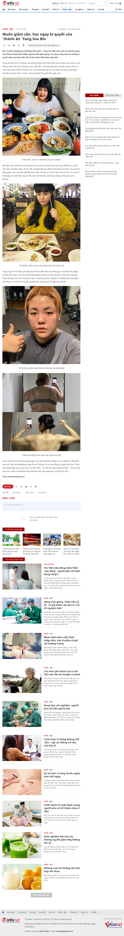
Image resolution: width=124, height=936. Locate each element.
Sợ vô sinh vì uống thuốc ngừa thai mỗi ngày (62, 775)
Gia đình (45, 9)
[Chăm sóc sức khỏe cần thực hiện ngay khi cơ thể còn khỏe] (72, 540)
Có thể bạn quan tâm (14, 529)
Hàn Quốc (16, 492)
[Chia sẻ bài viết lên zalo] (9, 45)
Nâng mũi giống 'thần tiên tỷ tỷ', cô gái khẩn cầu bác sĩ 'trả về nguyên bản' (61, 605)
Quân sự (90, 9)
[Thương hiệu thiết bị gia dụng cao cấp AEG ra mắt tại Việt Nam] (32, 540)
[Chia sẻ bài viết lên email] (14, 45)
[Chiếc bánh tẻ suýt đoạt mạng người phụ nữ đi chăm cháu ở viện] (21, 814)
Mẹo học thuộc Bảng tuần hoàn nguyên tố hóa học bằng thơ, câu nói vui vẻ (102, 138)
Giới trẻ (56, 9)
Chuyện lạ (79, 9)
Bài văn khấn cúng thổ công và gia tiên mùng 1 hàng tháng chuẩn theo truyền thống (101, 173)
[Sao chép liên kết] (19, 45)
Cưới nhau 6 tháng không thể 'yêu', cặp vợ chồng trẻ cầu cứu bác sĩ (61, 742)
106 (92, 148)
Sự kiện (101, 9)
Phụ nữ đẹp (21, 29)
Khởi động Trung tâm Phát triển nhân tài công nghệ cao (52, 551)
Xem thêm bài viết (41, 895)
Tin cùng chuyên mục (14, 559)
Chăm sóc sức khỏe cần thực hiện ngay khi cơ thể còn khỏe (71, 551)
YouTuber (42, 492)
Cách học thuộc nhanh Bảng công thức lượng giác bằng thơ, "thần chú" (101, 101)
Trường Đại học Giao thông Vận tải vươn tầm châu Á (10, 551)
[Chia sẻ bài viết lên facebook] (4, 45)
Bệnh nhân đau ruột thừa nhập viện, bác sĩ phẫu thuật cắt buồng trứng (61, 640)
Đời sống (11, 9)
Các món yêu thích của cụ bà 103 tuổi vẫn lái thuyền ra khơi (62, 673)
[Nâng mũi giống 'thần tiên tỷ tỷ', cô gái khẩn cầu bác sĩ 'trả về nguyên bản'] (21, 610)
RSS (120, 9)
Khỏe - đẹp (67, 9)
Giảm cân (29, 492)
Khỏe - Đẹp (7, 29)
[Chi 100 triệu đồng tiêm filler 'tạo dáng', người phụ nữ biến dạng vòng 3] (21, 577)
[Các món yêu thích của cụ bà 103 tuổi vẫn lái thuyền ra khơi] (21, 680)
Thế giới (35, 9)
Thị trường (23, 9)
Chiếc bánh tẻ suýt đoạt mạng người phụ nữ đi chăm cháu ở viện (62, 808)
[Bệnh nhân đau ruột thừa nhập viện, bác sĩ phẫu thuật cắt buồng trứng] (21, 646)
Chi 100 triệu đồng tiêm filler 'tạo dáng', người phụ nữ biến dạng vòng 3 (62, 571)
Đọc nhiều (94, 95)
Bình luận (7, 487)
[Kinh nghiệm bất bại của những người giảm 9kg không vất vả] (21, 845)
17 (115, 102)
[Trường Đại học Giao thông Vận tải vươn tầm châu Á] (11, 540)
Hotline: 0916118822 (78, 3)
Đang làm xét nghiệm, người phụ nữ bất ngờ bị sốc (61, 707)
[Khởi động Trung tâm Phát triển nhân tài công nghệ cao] (52, 540)
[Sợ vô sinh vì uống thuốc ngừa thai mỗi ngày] (21, 782)
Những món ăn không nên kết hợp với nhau (62, 869)
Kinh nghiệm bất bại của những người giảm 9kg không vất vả (62, 839)
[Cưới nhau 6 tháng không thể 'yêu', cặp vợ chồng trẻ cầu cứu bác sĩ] (21, 748)
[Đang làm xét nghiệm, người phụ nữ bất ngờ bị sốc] (21, 714)
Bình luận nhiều (112, 95)
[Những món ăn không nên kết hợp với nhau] (21, 877)
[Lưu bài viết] (23, 45)
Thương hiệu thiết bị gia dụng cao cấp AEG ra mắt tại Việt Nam (32, 551)
